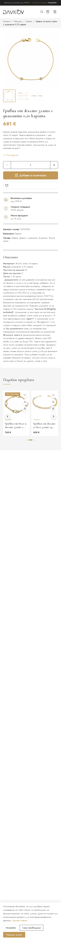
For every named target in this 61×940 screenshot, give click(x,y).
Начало (6, 21)
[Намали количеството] (7, 165)
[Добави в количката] (25, 409)
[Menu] (55, 12)
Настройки (11, 927)
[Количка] (48, 12)
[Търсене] (42, 12)
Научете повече (19, 920)
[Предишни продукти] (7, 416)
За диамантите (14, 328)
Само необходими (31, 927)
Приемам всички (14, 934)
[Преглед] (25, 402)
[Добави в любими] (30, 185)
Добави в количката (32, 175)
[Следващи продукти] (54, 416)
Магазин (18, 21)
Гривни (29, 21)
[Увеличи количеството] (54, 165)
